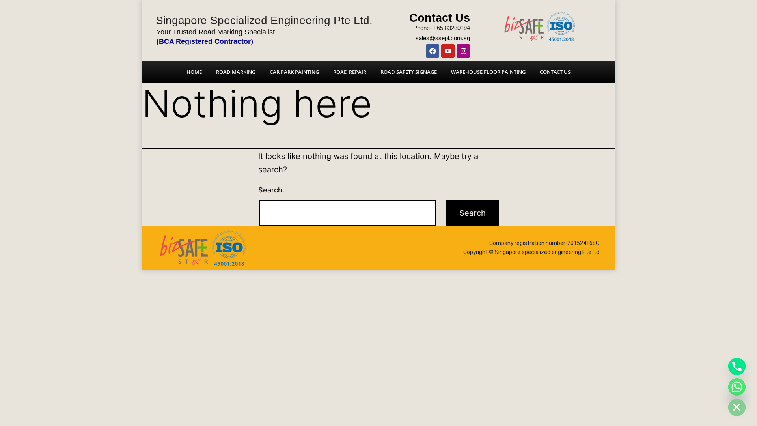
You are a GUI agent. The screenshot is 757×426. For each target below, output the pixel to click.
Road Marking (235, 71)
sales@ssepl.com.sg (443, 38)
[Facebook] (432, 51)
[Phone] (737, 366)
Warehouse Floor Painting (488, 71)
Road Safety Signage (408, 71)
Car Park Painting (294, 71)
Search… (273, 190)
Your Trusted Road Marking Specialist (216, 32)
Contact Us (439, 17)
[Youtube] (448, 51)
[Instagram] (463, 51)
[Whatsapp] (737, 387)
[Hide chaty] (737, 407)
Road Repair (349, 71)
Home (194, 71)
